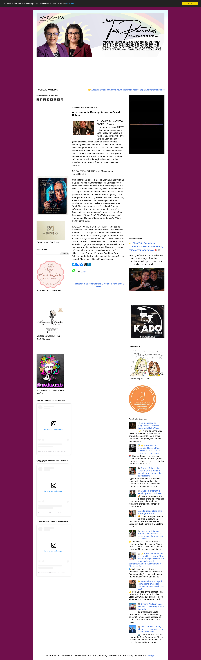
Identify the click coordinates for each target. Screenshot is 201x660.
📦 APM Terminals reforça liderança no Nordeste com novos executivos (150, 629)
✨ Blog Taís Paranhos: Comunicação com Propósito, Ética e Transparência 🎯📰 (146, 246)
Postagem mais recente (85, 284)
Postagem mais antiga (113, 284)
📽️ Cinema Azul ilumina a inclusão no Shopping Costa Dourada (151, 606)
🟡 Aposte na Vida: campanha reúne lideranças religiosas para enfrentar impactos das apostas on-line (121, 90)
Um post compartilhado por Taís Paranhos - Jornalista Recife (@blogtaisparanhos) (65, 451)
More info (70, 3)
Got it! (190, 3)
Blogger (151, 655)
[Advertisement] (87, 71)
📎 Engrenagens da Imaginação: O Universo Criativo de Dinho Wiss (149, 425)
